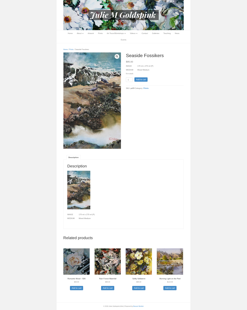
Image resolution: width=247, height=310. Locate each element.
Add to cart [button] (76, 288)
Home (70, 33)
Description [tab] (73, 157)
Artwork (91, 33)
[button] (117, 56)
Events (123, 40)
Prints (100, 33)
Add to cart (141, 79)
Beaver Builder (138, 306)
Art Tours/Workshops (115, 33)
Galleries (155, 33)
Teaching (167, 33)
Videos (132, 33)
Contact (145, 33)
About (79, 33)
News (177, 33)
